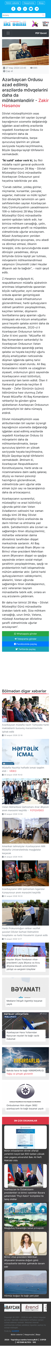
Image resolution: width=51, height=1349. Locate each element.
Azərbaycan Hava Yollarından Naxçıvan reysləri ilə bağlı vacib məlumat (23, 1035)
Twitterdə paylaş (26, 649)
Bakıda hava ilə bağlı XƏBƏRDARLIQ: (25, 1072)
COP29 (43, 1340)
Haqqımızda (29, 3)
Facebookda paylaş (26, 644)
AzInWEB (15, 1331)
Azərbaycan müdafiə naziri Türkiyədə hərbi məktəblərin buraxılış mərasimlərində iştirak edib (25, 728)
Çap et (9, 71)
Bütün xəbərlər (12, 3)
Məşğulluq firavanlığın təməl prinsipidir (24, 1228)
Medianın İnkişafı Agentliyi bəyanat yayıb (24, 1002)
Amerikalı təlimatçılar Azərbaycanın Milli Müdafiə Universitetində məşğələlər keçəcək (23, 850)
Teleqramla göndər (26, 638)
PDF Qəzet (41, 33)
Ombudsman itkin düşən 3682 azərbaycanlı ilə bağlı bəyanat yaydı (25, 1107)
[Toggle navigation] (8, 33)
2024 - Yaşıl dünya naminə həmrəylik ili (20, 1340)
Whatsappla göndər (26, 633)
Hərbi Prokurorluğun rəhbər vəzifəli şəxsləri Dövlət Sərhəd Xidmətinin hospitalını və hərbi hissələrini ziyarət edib (25, 932)
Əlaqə (41, 3)
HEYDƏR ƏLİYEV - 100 (26, 1342)
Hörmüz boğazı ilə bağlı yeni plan (21, 1295)
